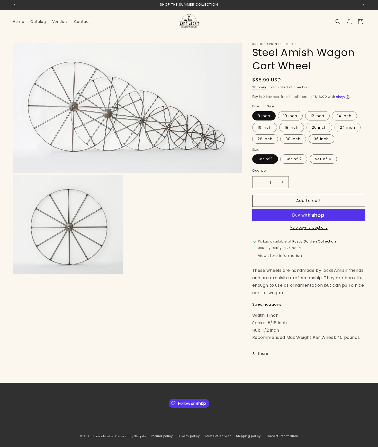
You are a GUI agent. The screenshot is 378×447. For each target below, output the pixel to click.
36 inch (321, 139)
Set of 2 (294, 159)
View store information (280, 255)
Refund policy (162, 436)
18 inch (292, 127)
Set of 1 (265, 159)
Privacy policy (189, 436)
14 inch (344, 115)
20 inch (319, 127)
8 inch (264, 115)
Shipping (260, 87)
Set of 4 (323, 159)
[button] (338, 21)
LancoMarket (103, 436)
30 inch (293, 139)
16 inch (265, 127)
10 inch (290, 115)
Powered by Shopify (130, 436)
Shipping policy (248, 436)
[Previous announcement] (14, 5)
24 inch (347, 127)
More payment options (309, 227)
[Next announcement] (363, 5)
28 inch (265, 139)
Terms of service (217, 436)
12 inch (317, 115)
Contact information (281, 436)
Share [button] (262, 353)
